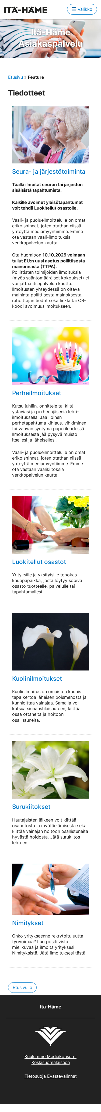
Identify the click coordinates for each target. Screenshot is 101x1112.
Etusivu (15, 77)
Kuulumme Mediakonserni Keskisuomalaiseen (50, 1059)
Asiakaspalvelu (50, 38)
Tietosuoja (35, 1076)
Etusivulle (22, 987)
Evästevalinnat (62, 1076)
